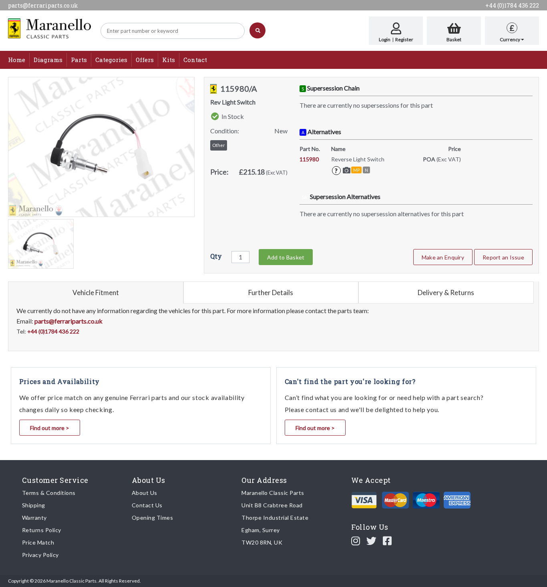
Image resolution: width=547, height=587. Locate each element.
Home (16, 60)
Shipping (33, 505)
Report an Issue (503, 257)
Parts (79, 60)
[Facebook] (387, 541)
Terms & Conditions (49, 492)
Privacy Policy (40, 554)
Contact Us (147, 505)
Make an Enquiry (443, 257)
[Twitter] (371, 541)
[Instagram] (355, 541)
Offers (145, 60)
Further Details (270, 292)
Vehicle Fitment (95, 292)
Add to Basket (285, 257)
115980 (309, 159)
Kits (168, 60)
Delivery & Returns (446, 292)
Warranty (34, 517)
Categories (111, 60)
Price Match (38, 542)
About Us (144, 492)
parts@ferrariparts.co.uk (43, 5)
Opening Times (152, 517)
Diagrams (48, 60)
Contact (195, 60)
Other (218, 145)
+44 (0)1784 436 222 (512, 5)
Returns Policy (41, 530)
